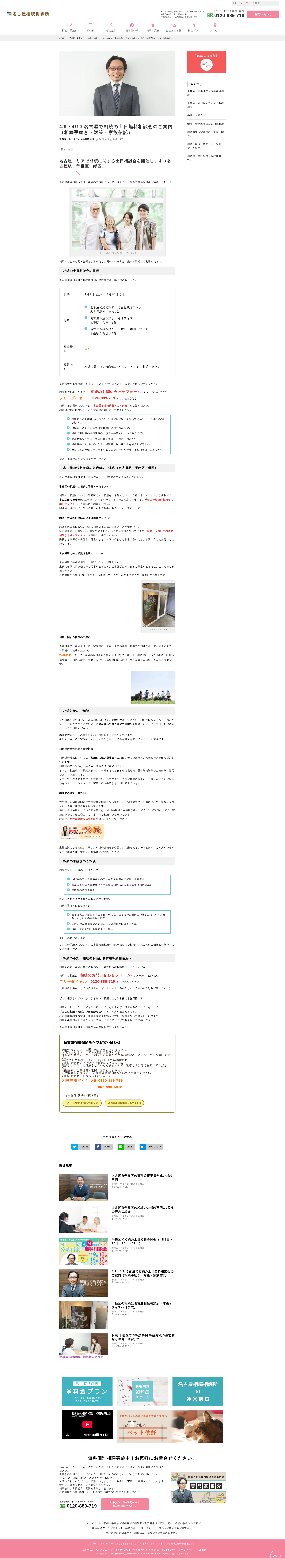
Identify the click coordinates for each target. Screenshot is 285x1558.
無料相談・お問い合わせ (139, 1528)
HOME (62, 38)
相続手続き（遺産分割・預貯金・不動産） (204, 146)
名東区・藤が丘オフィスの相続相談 (205, 105)
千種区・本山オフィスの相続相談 (83, 38)
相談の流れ (166, 1523)
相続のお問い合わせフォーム (116, 392)
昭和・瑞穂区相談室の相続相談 (205, 123)
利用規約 (175, 1544)
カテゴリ (196, 84)
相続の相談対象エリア (119, 1533)
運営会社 (187, 1528)
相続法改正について (146, 1533)
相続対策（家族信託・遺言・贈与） (205, 134)
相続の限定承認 (169, 1533)
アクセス (118, 1528)
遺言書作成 (150, 1523)
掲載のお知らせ (196, 115)
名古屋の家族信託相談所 (84, 819)
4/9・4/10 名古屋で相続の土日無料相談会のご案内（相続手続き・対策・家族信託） (137, 38)
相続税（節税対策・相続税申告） (204, 158)
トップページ (94, 1523)
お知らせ (161, 1528)
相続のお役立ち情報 (186, 1523)
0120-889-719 (103, 398)
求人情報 (174, 1528)
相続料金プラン (101, 1528)
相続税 (125, 1523)
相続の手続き (111, 1523)
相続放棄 (137, 1523)
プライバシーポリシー (159, 1544)
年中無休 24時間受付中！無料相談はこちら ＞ (125, 1504)
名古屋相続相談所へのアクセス (111, 405)
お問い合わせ (263, 14)
